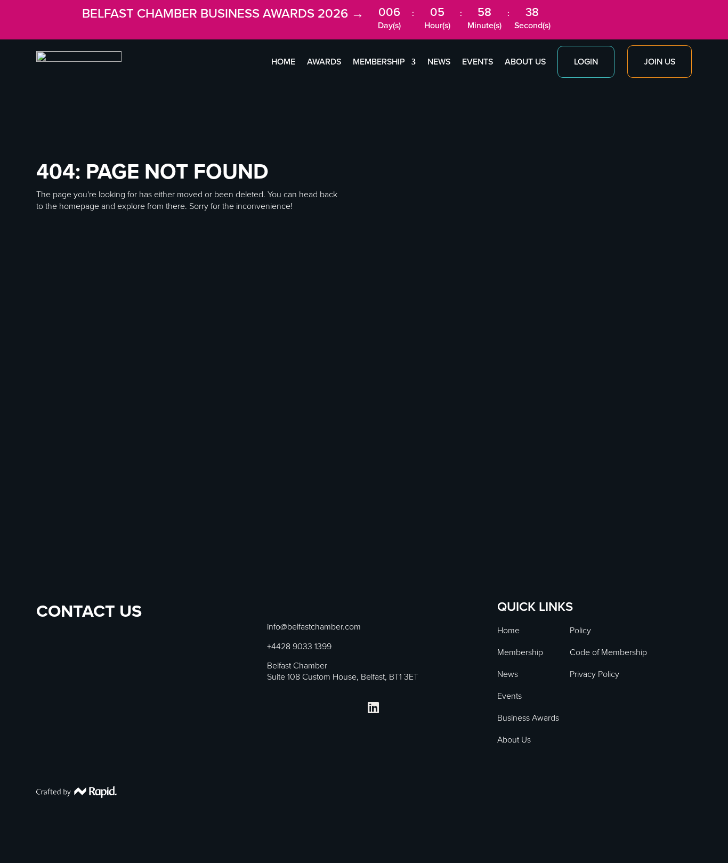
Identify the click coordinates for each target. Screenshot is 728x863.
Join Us (659, 61)
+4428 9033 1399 (299, 646)
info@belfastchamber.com (314, 626)
